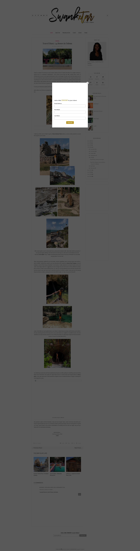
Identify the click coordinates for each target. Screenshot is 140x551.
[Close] (87, 83)
